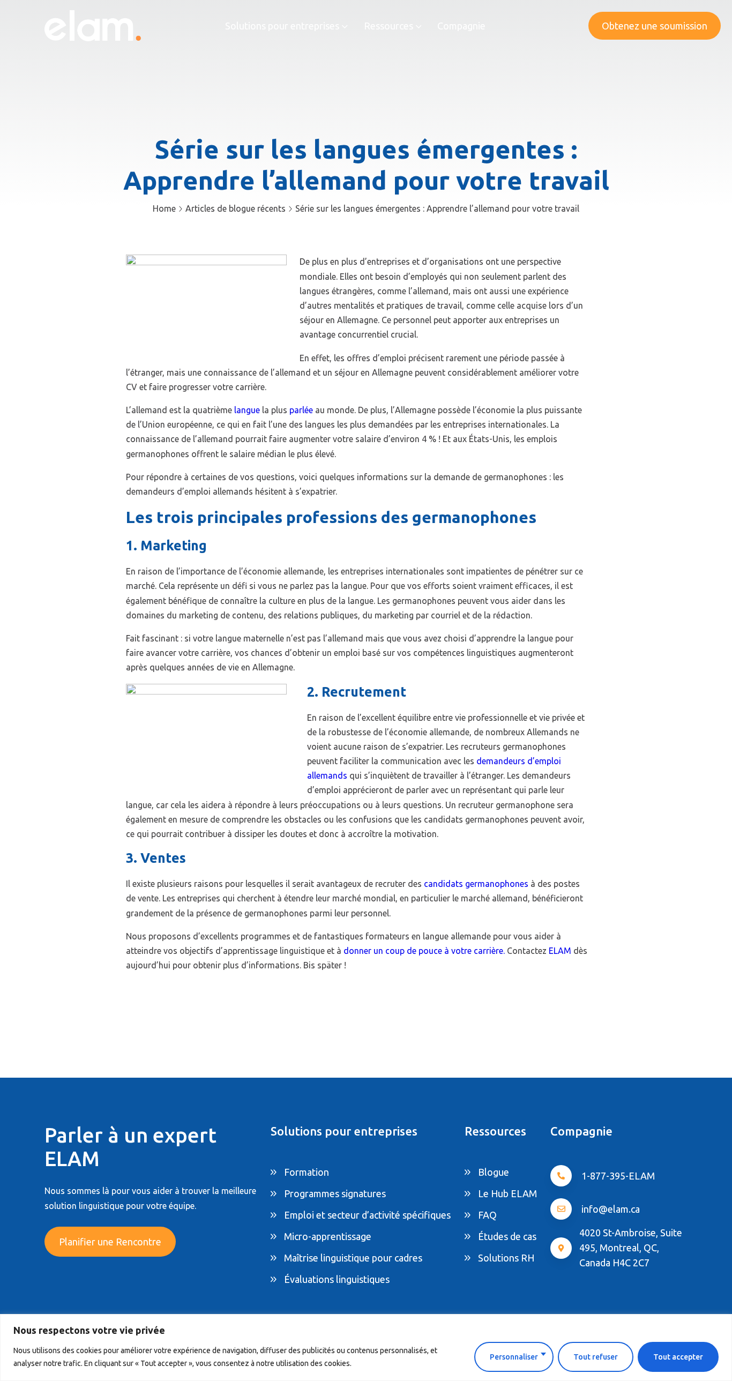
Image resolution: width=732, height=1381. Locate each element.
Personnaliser (514, 1357)
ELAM (561, 950)
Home (164, 208)
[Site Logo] (92, 25)
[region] (366, 1347)
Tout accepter (678, 1357)
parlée (302, 410)
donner (357, 950)
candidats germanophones (477, 884)
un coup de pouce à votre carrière (438, 950)
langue (248, 410)
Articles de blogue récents (235, 208)
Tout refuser (595, 1357)
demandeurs (500, 761)
